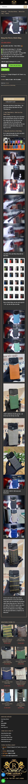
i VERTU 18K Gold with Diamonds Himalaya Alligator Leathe (21, 683)
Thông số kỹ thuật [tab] (10, 101)
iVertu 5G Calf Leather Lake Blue (7, 704)
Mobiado (3, 725)
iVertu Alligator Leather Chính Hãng (7, 662)
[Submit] (25, 6)
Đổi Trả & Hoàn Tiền (6, 735)
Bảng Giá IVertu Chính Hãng (9, 85)
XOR (2, 721)
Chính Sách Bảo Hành (6, 733)
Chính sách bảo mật (5, 741)
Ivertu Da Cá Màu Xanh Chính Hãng (7, 682)
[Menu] (2, 2)
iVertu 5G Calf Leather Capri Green (21, 662)
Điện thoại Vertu (12, 11)
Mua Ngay (5, 69)
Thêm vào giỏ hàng (15, 65)
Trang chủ (4, 11)
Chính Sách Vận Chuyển (6, 739)
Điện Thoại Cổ (4, 727)
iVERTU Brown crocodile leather (21, 640)
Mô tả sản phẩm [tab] (10, 99)
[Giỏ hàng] (25, 2)
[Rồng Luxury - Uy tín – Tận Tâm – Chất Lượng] (14, 2)
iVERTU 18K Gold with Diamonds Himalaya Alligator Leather (7, 640)
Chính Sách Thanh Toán (6, 737)
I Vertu (7, 13)
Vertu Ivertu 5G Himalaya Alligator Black (20, 705)
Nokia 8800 (3, 723)
